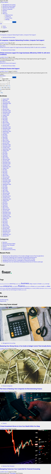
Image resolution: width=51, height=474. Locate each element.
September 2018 (7, 216)
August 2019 (6, 200)
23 (9, 87)
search (4, 289)
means (31, 288)
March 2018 (6, 225)
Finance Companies (7, 9)
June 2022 (5, 153)
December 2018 (7, 212)
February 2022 (6, 159)
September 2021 (7, 166)
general (36, 286)
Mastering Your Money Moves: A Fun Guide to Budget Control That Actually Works (23, 256)
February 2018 (6, 227)
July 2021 (5, 169)
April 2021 (5, 174)
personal (46, 288)
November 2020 (7, 181)
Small (7, 289)
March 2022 (6, 158)
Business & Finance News (9, 6)
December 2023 (7, 127)
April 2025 (5, 108)
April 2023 (5, 138)
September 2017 (7, 234)
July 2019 (5, 202)
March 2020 (6, 191)
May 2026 (5, 100)
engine (1, 286)
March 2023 (6, 140)
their (17, 289)
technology (13, 289)
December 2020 (7, 180)
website (22, 289)
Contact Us (8, 16)
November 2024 (7, 112)
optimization (41, 288)
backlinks (17, 283)
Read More (2, 46)
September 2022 (7, 149)
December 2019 (7, 196)
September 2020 (7, 184)
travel (19, 290)
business (25, 283)
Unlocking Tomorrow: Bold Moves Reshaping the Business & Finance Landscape (23, 262)
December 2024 (7, 111)
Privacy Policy (8, 18)
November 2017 (7, 231)
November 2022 (7, 146)
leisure (22, 288)
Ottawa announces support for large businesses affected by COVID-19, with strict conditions (23, 47)
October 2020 (6, 183)
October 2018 (6, 215)
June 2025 (5, 105)
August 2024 (6, 115)
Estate (13, 286)
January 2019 (6, 211)
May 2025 (5, 106)
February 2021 (6, 177)
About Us (5, 13)
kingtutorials (3, 301)
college (30, 283)
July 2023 (5, 134)
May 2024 (5, 119)
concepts (39, 283)
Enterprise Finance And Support (8, 63)
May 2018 (5, 222)
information (8, 288)
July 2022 (5, 152)
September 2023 (7, 131)
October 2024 (6, 113)
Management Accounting (9, 4)
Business (5, 10)
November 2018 (7, 214)
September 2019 (7, 199)
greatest (39, 286)
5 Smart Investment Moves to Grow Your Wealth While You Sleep (19, 259)
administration (6, 283)
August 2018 (6, 218)
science (1, 289)
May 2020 (5, 189)
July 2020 (5, 186)
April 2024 (5, 121)
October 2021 (6, 165)
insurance (14, 288)
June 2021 (5, 171)
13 (5, 85)
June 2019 (5, 203)
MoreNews (13, 473)
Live (1, 23)
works (25, 289)
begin (20, 283)
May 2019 (5, 205)
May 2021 (5, 172)
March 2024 (6, 122)
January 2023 (6, 143)
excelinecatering (4, 299)
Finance (5, 12)
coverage (47, 283)
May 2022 (5, 155)
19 (3, 87)
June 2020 (5, 187)
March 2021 (6, 175)
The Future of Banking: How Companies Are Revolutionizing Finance (20, 257)
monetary (34, 288)
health (42, 286)
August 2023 (6, 133)
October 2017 (6, 233)
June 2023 (5, 136)
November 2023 (7, 128)
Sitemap (7, 19)
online (37, 288)
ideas (48, 286)
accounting (2, 283)
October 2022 (6, 147)
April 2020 (5, 190)
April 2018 (5, 224)
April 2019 (5, 206)
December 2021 (7, 162)
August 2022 (6, 150)
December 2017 (7, 230)
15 (8, 85)
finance (21, 286)
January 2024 (6, 125)
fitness (32, 286)
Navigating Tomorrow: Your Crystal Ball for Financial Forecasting (19, 260)
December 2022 (7, 144)
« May (1, 92)
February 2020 (6, 193)
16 (9, 85)
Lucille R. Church (4, 43)
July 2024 (5, 116)
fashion (16, 286)
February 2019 (6, 209)
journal (19, 288)
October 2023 (6, 130)
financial (27, 286)
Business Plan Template (8, 7)
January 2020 (6, 194)
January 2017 (6, 236)
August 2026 (6, 99)
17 (0, 87)
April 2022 (5, 156)
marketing (26, 288)
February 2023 (6, 141)
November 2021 (7, 163)
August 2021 (6, 168)
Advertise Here (9, 15)
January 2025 (6, 109)
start (10, 289)
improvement (2, 288)
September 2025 (7, 103)
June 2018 (5, 221)
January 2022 (6, 161)
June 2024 (5, 118)
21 (6, 87)
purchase (49, 288)
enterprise (7, 286)
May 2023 (5, 137)
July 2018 (5, 219)
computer (34, 283)
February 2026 (6, 102)
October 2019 (6, 197)
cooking (43, 283)
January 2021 (6, 178)
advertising (12, 283)
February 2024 (6, 124)
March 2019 (6, 208)
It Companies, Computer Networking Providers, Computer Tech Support (18, 35)
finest (30, 286)
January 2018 (6, 228)
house (46, 286)
